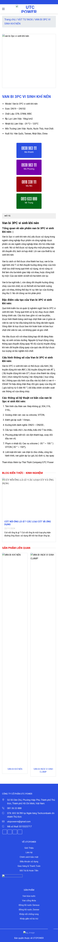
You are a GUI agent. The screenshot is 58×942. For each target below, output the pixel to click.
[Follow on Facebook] (25, 2)
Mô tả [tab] (7, 216)
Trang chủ (9, 19)
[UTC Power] (29, 9)
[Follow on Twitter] (30, 2)
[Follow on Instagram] (27, 2)
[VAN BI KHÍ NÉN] (14, 659)
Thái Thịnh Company (32, 462)
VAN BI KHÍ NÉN (14, 769)
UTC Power (48, 462)
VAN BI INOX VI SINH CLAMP (43, 770)
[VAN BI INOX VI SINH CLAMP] (43, 659)
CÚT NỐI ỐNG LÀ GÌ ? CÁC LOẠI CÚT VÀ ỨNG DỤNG (27, 523)
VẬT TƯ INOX (25, 19)
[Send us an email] (33, 2)
